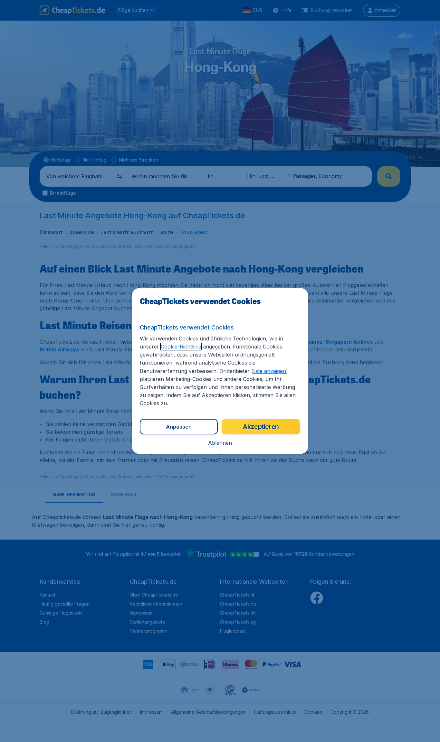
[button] (220, 443)
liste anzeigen (269, 371)
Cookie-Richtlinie (181, 346)
